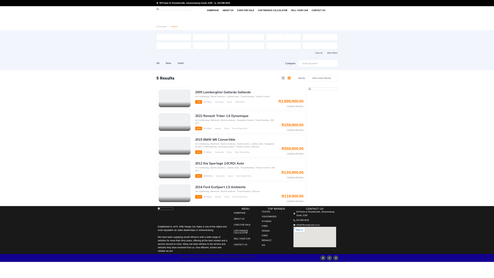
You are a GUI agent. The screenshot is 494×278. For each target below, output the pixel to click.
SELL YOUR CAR (299, 10)
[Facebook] (323, 258)
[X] (329, 258)
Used (180, 63)
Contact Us (318, 10)
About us (228, 10)
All (157, 63)
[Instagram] (335, 258)
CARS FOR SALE (245, 10)
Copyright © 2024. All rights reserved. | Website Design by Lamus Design (218, 256)
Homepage (213, 10)
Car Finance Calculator (272, 10)
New (168, 63)
